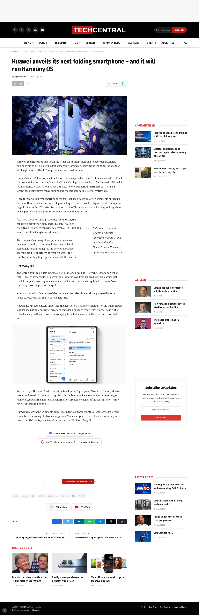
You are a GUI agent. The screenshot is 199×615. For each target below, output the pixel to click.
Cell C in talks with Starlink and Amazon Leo (168, 502)
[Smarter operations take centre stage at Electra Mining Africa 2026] (143, 152)
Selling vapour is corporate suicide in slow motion (168, 289)
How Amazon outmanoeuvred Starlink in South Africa (169, 305)
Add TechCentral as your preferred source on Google (71, 442)
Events (151, 42)
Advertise (168, 42)
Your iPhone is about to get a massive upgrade (108, 579)
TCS (75, 42)
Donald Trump (28, 496)
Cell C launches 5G (163, 532)
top (73, 496)
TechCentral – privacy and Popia (173, 607)
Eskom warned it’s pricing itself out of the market (98, 537)
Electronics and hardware (37, 51)
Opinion (90, 42)
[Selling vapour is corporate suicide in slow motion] (143, 291)
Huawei (41, 496)
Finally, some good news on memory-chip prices (67, 579)
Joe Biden (52, 496)
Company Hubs (111, 42)
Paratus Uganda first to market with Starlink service (170, 134)
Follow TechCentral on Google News (72, 433)
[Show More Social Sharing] (27, 83)
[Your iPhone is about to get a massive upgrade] (109, 563)
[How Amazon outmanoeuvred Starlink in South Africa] (143, 307)
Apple (16, 496)
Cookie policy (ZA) (149, 607)
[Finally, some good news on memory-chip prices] (69, 563)
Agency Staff (20, 76)
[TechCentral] (99, 30)
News (27, 42)
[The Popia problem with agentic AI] (143, 323)
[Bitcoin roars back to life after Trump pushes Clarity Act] (30, 563)
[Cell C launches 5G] (143, 536)
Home (14, 51)
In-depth (60, 42)
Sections (134, 42)
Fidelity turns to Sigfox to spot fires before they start (170, 170)
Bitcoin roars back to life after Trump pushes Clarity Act (29, 579)
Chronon (35, 610)
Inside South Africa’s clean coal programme (168, 518)
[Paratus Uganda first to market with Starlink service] (143, 136)
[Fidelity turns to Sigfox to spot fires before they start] (143, 172)
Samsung (64, 496)
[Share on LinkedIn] (21, 83)
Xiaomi (82, 496)
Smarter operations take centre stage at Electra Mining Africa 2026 (170, 152)
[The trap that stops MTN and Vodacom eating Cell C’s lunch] (143, 488)
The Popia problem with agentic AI (166, 321)
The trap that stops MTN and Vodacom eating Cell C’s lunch (170, 486)
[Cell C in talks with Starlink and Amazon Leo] (143, 504)
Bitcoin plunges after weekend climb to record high (40, 537)
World (43, 42)
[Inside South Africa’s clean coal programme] (143, 520)
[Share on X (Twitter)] (15, 83)
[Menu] (14, 43)
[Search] (185, 43)
